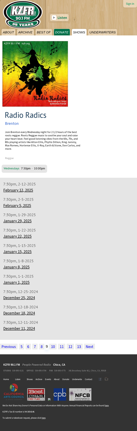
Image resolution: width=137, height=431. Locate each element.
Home (6, 379)
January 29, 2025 (17, 220)
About (56, 379)
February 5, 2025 (17, 205)
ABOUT (8, 32)
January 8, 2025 (16, 266)
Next (89, 346)
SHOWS (79, 32)
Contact (88, 379)
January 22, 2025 (17, 236)
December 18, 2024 (19, 313)
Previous (9, 346)
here (107, 405)
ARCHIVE (25, 32)
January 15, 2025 (17, 251)
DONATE (61, 32)
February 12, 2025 (18, 190)
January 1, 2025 (16, 282)
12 (70, 346)
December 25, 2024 (19, 297)
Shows (30, 379)
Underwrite (77, 379)
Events (48, 379)
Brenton (12, 123)
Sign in (130, 4)
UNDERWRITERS (102, 32)
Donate (65, 379)
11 (62, 346)
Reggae (9, 158)
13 (79, 346)
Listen (62, 17)
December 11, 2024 (19, 328)
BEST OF (44, 32)
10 (53, 346)
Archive (39, 379)
